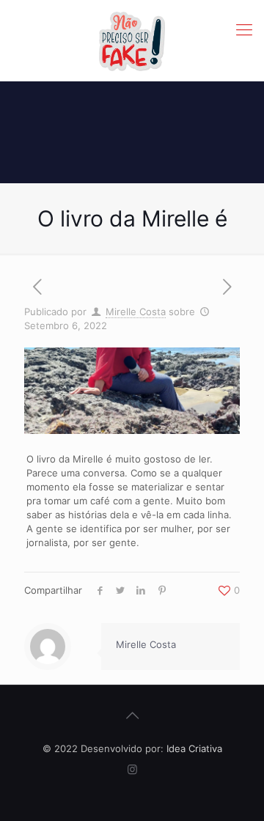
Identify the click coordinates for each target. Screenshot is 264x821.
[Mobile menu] (244, 29)
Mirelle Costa (136, 311)
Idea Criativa (194, 748)
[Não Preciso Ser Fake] (132, 40)
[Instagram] (132, 769)
